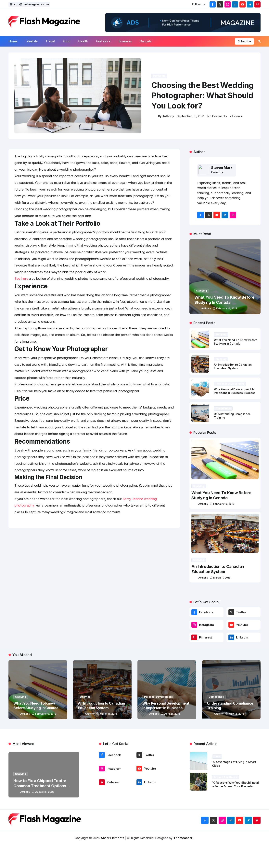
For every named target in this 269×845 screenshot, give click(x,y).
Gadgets (146, 41)
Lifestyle (31, 41)
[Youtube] (231, 625)
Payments (159, 75)
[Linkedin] (231, 637)
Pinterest (205, 637)
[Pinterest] (194, 637)
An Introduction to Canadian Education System (233, 366)
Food (66, 41)
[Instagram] (194, 625)
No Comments (217, 116)
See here (21, 278)
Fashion (102, 41)
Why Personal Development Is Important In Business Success (234, 391)
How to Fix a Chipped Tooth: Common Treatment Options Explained (39, 785)
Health (83, 41)
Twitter (241, 612)
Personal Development (230, 383)
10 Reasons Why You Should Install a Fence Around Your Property (236, 784)
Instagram (206, 624)
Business (125, 41)
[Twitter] (231, 612)
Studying (201, 290)
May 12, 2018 (236, 713)
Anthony (168, 116)
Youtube (242, 624)
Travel (50, 41)
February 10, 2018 (226, 308)
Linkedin (242, 637)
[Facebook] (194, 612)
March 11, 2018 (221, 577)
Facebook (206, 612)
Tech (217, 756)
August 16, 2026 (44, 791)
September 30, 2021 (190, 116)
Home (13, 41)
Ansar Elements (112, 838)
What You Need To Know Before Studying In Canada (224, 300)
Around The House (225, 777)
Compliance (223, 408)
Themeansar (182, 838)
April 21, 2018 (172, 713)
